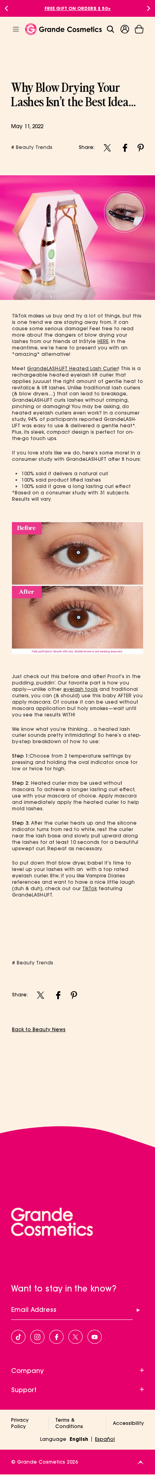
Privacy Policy (20, 1423)
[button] (139, 29)
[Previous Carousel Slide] (6, 8)
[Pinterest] (141, 147)
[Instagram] (107, 147)
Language (53, 1439)
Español (105, 1439)
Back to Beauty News (39, 1029)
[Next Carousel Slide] (148, 8)
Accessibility (128, 1423)
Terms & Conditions (69, 1423)
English (79, 1439)
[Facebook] (125, 147)
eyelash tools (80, 689)
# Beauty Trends (31, 147)
